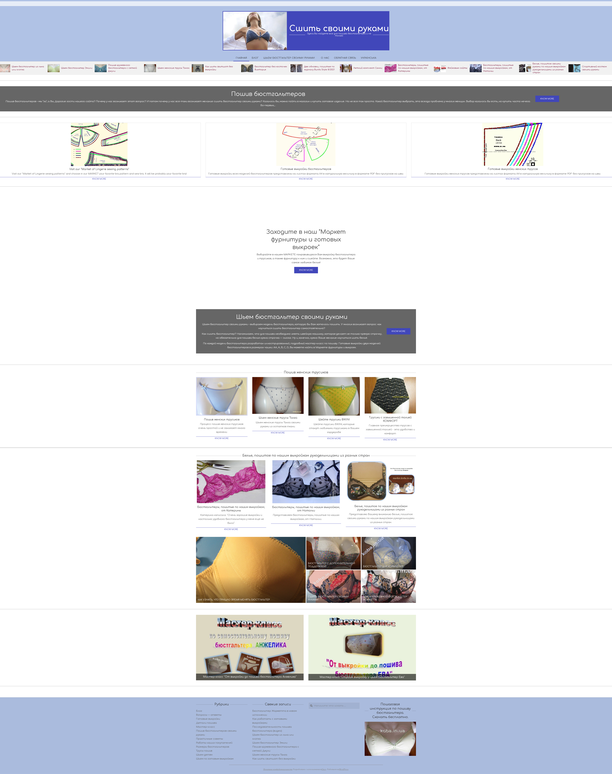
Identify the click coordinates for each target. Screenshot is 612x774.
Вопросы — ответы (209, 715)
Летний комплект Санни (367, 68)
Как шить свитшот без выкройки (273, 758)
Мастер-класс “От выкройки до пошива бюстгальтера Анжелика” (250, 676)
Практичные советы (209, 739)
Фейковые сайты (457, 68)
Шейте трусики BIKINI (334, 419)
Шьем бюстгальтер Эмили (76, 68)
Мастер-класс (205, 727)
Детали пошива (206, 723)
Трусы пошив (204, 750)
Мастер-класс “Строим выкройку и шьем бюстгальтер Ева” (362, 677)
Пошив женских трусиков (222, 419)
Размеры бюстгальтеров (212, 746)
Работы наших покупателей (214, 742)
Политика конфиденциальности (277, 769)
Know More (99, 179)
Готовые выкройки (208, 719)
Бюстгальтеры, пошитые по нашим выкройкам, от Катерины (413, 68)
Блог (199, 711)
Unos (324, 769)
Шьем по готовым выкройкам (214, 758)
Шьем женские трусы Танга (173, 68)
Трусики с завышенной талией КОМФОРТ (390, 419)
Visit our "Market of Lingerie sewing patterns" (99, 169)
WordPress (343, 769)
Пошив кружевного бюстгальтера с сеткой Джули (122, 68)
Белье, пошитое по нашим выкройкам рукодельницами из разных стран (380, 508)
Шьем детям (204, 754)
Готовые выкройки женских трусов (513, 169)
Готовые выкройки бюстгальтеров (306, 169)
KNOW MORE (547, 99)
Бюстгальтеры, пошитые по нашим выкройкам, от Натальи (498, 68)
